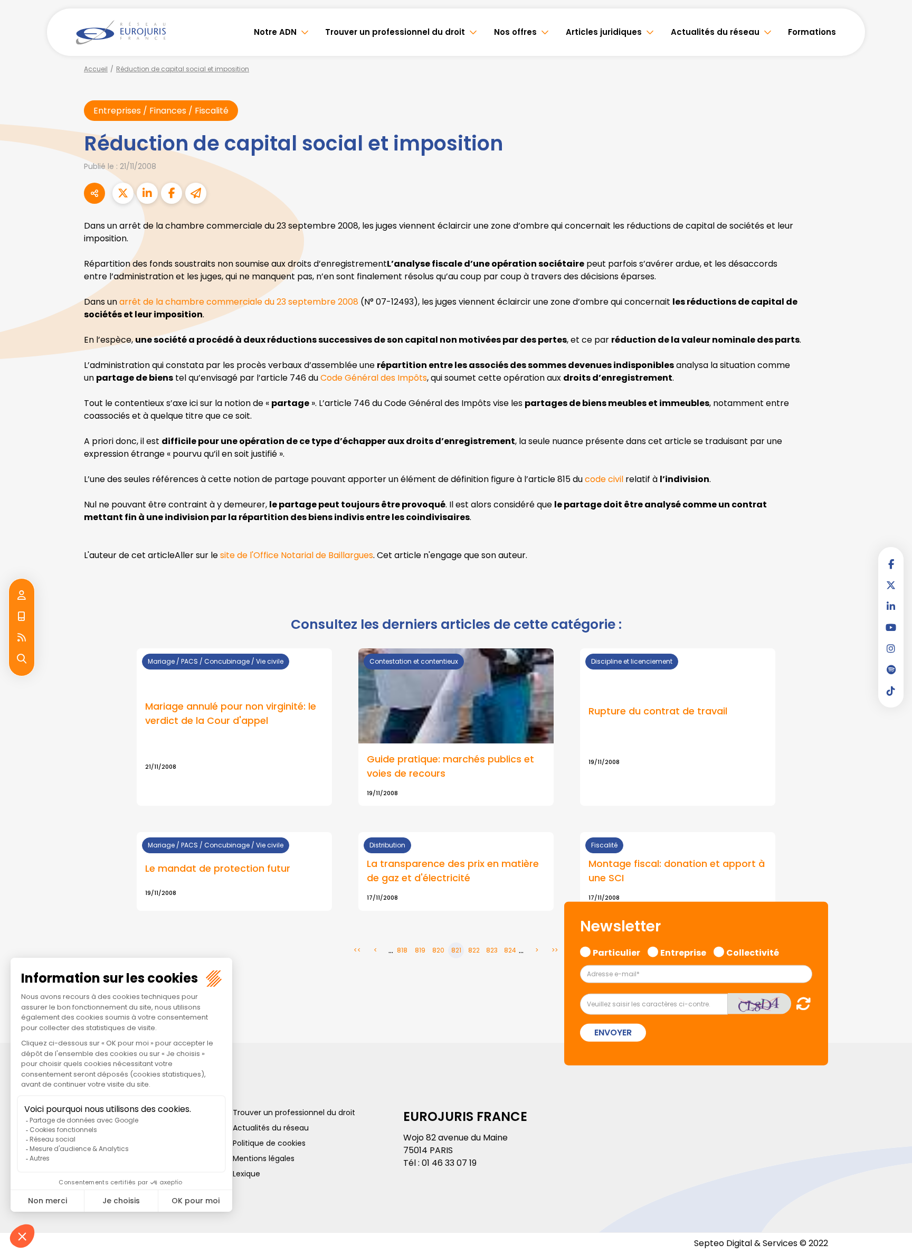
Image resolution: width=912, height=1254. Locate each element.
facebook (890, 563)
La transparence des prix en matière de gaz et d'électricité (453, 870)
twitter (890, 585)
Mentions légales (263, 1158)
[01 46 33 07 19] (21, 616)
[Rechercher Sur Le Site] (21, 658)
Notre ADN (275, 31)
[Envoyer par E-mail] (195, 193)
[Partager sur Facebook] (171, 193)
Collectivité (752, 951)
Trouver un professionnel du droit (395, 31)
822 (474, 950)
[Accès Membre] (21, 595)
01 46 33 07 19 (449, 1163)
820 (438, 950)
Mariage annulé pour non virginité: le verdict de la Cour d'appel (230, 713)
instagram (890, 648)
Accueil (96, 68)
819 (420, 950)
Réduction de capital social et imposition (182, 68)
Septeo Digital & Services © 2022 (761, 1243)
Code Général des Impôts (373, 378)
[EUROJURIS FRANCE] (121, 32)
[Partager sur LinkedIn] (147, 193)
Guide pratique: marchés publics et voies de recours (450, 766)
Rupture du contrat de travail (657, 711)
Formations (812, 31)
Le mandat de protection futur (217, 868)
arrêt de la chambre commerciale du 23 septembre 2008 (238, 302)
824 (510, 950)
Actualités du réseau (715, 31)
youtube (890, 627)
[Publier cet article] (123, 193)
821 (456, 950)
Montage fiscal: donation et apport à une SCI (676, 870)
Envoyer (613, 1032)
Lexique (246, 1173)
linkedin (890, 606)
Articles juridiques (604, 31)
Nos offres (515, 31)
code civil (604, 479)
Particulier (616, 951)
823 (492, 950)
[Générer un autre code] (800, 1003)
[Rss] (21, 637)
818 (402, 950)
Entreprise (683, 951)
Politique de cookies (269, 1143)
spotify (890, 669)
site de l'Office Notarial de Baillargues (296, 555)
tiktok (890, 690)
